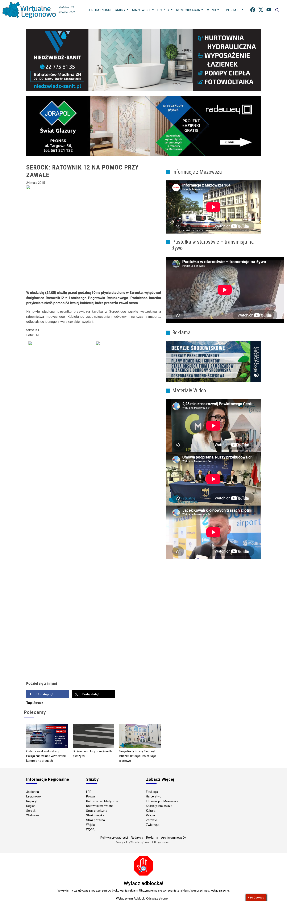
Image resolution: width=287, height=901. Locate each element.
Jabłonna (32, 791)
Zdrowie (151, 820)
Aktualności (100, 10)
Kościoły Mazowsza (159, 806)
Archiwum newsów (174, 837)
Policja (90, 796)
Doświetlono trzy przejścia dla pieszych (92, 754)
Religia (150, 815)
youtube (268, 10)
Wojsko (91, 824)
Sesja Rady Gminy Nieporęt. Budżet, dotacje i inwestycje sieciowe (137, 756)
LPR (88, 791)
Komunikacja (188, 10)
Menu (211, 10)
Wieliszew (32, 815)
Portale (233, 10)
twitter (260, 10)
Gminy (120, 10)
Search (277, 10)
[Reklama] (213, 361)
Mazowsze (141, 10)
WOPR (90, 829)
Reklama (152, 837)
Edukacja (152, 791)
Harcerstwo (153, 796)
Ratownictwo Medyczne (102, 801)
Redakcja (137, 837)
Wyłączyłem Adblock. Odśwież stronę (142, 898)
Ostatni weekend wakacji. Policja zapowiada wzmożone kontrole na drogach (46, 756)
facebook (252, 10)
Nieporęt (31, 801)
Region (31, 806)
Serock (38, 703)
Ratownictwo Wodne (99, 806)
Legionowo (33, 796)
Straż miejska (95, 815)
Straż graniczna (96, 810)
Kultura (150, 810)
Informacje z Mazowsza (162, 801)
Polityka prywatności (114, 837)
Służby (163, 10)
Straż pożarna (95, 820)
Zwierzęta (152, 824)
